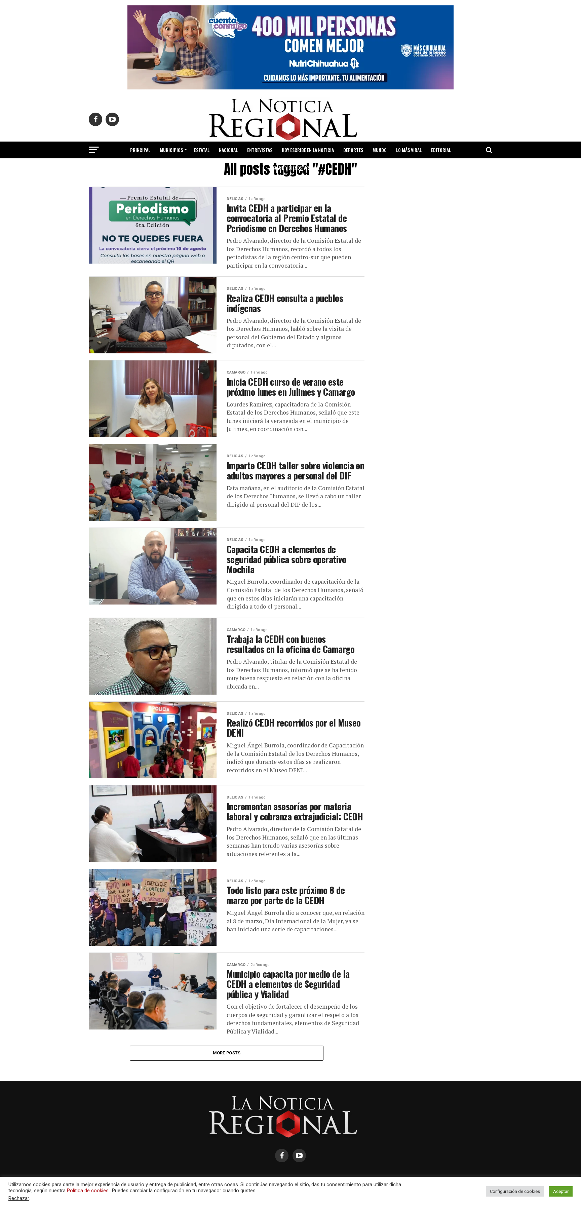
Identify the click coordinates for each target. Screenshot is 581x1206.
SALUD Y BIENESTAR (290, 167)
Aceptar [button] (561, 1191)
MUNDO (380, 149)
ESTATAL (201, 149)
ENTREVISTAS (259, 149)
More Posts (227, 1052)
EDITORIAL (441, 149)
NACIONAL (228, 149)
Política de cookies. (88, 1191)
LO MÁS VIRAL (409, 149)
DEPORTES (353, 149)
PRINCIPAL (140, 149)
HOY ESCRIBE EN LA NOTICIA (308, 149)
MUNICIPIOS (171, 149)
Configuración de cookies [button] (515, 1191)
